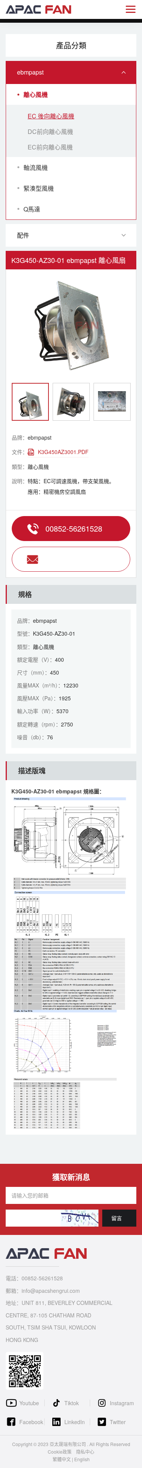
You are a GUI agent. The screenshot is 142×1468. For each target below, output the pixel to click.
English (82, 1459)
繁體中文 (62, 1459)
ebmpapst (30, 72)
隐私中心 (85, 1451)
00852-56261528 (73, 528)
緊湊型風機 (38, 188)
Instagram (122, 1403)
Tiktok (71, 1403)
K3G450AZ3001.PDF (63, 452)
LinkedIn (74, 1422)
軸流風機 (35, 167)
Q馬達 (31, 209)
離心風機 (35, 94)
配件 (23, 235)
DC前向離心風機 (50, 131)
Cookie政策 (60, 1451)
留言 (116, 1218)
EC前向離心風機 (50, 147)
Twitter (118, 1422)
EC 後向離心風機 (51, 116)
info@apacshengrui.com (71, 559)
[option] (71, 326)
